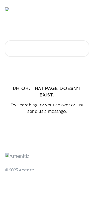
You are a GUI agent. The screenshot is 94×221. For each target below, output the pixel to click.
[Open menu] (84, 9)
